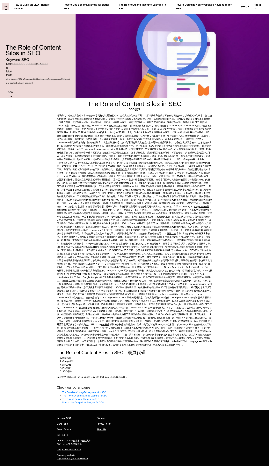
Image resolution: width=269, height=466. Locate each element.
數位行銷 (114, 189)
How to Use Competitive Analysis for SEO (83, 402)
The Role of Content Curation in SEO (80, 399)
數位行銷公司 (85, 307)
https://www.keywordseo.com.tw (72, 458)
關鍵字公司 (121, 169)
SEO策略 (121, 377)
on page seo (196, 341)
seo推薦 (105, 324)
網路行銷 (171, 233)
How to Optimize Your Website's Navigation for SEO (204, 6)
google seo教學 (201, 206)
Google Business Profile (69, 449)
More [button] (244, 6)
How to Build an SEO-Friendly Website (31, 6)
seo (157, 223)
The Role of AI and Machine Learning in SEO (142, 6)
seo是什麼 (114, 331)
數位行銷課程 (115, 125)
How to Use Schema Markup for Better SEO (86, 6)
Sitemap (101, 418)
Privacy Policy (104, 424)
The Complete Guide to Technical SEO (95, 377)
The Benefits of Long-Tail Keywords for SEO (84, 392)
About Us (257, 6)
